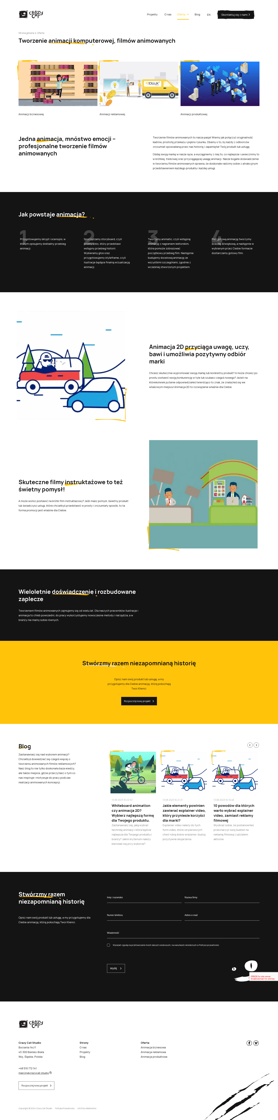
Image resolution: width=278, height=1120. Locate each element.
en (208, 14)
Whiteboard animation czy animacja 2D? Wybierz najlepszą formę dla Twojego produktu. (133, 813)
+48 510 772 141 (28, 1068)
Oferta (40, 33)
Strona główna (26, 33)
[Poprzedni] (250, 745)
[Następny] (256, 745)
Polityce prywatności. (209, 945)
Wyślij (113, 968)
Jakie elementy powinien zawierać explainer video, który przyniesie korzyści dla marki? (184, 813)
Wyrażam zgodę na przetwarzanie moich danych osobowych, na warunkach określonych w (166, 945)
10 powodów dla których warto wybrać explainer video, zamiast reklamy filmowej (234, 813)
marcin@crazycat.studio (34, 1073)
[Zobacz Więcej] (58, 105)
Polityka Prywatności (65, 1108)
